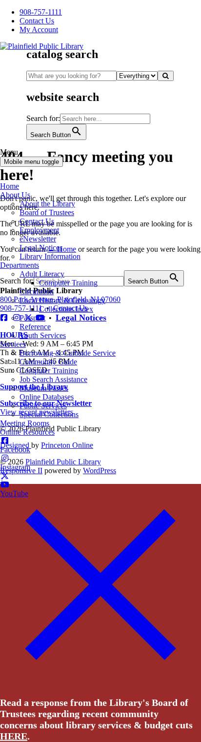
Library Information (50, 256)
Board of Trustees (47, 212)
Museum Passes (44, 388)
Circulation (37, 291)
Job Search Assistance (53, 379)
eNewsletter (38, 239)
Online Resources (27, 432)
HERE (13, 736)
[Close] (100, 681)
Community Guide (48, 362)
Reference (35, 326)
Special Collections (49, 414)
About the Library (47, 204)
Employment (39, 230)
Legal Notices (41, 247)
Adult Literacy (42, 274)
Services (13, 344)
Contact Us (37, 221)
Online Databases (47, 397)
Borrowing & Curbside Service (68, 353)
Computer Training (68, 283)
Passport (32, 318)
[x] (5, 476)
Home (9, 186)
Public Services (43, 405)
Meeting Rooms (24, 423)
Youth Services (43, 335)
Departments (19, 265)
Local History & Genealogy (62, 300)
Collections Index (66, 309)
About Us (15, 195)
